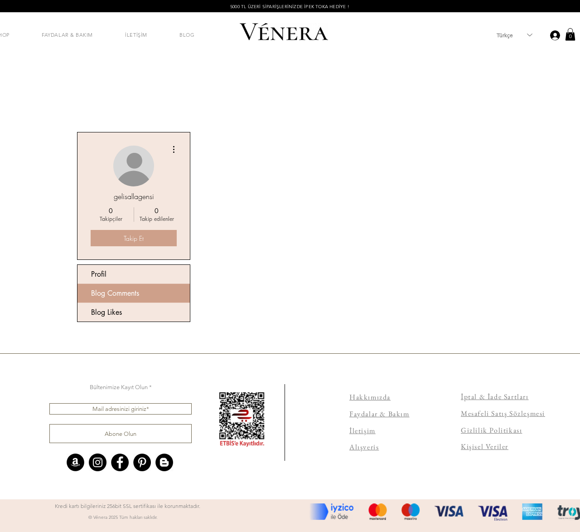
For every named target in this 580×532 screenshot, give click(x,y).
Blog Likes (106, 312)
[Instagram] (97, 462)
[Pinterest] (142, 462)
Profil (98, 274)
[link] (570, 34)
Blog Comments (115, 293)
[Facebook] (120, 462)
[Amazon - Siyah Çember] (75, 462)
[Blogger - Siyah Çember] (164, 462)
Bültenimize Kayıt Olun (119, 387)
